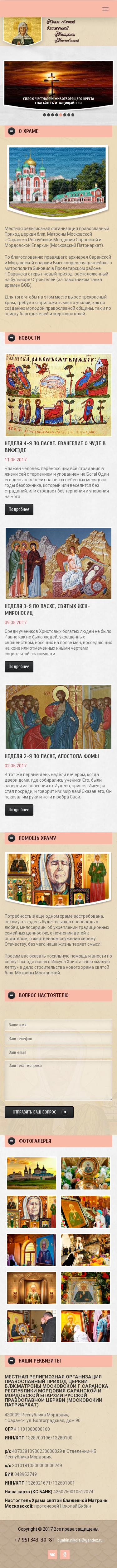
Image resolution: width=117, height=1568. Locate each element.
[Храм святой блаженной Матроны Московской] (31, 1173)
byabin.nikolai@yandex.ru (80, 1540)
